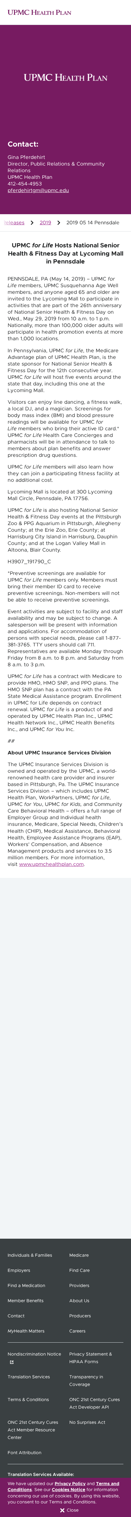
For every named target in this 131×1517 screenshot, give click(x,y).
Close (72, 1510)
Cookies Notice (68, 1490)
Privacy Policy (70, 1484)
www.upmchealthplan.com (51, 864)
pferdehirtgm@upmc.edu (38, 190)
